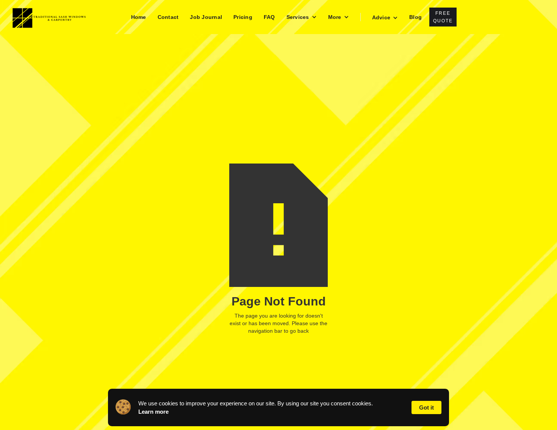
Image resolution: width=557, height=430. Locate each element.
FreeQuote (443, 17)
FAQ (269, 17)
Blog (415, 17)
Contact (168, 17)
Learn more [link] (153, 411)
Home (138, 17)
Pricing (242, 17)
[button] (302, 17)
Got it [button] (426, 407)
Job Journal (206, 17)
